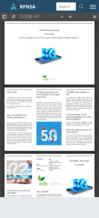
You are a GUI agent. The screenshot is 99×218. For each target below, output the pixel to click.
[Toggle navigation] (93, 6)
